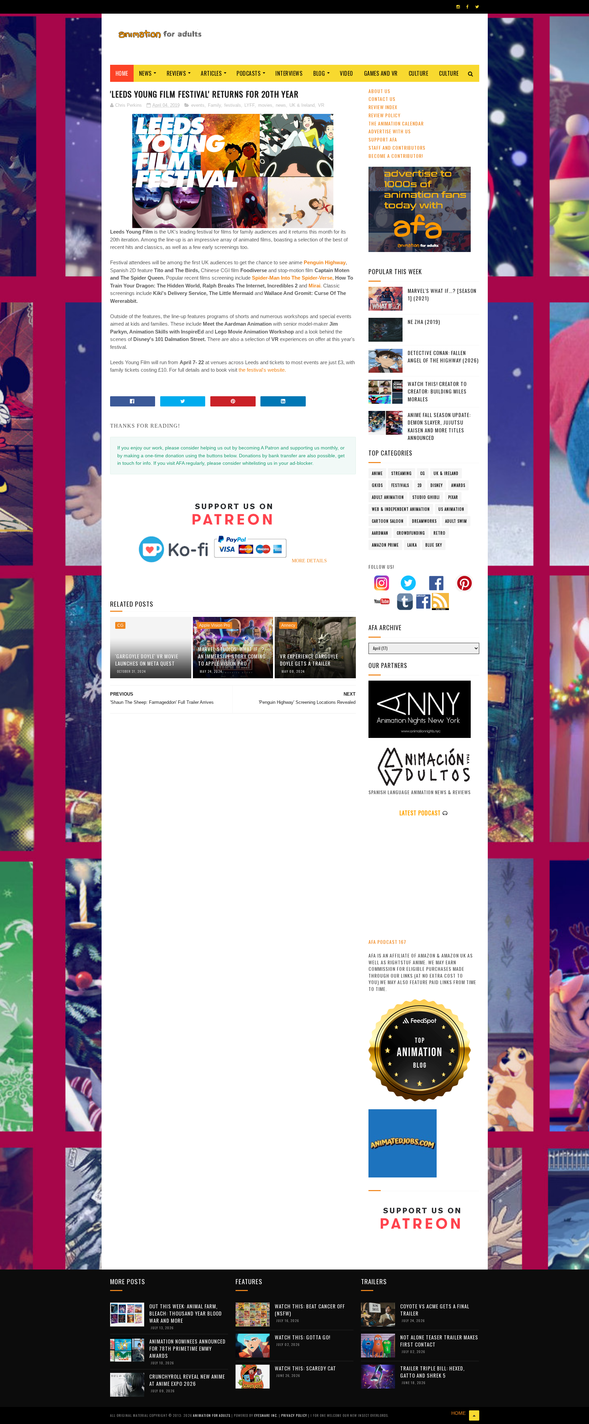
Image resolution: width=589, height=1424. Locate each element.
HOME (458, 1413)
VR (321, 105)
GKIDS (377, 485)
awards (458, 485)
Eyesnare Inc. (266, 1415)
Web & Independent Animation (401, 509)
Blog (319, 73)
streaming (401, 473)
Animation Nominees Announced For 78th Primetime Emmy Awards (187, 1348)
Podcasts (248, 73)
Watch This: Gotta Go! (302, 1337)
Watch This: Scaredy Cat (305, 1368)
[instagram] (458, 7)
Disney (437, 485)
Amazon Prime (385, 545)
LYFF (249, 105)
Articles (211, 73)
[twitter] (477, 7)
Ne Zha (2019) (424, 321)
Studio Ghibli (426, 497)
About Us (379, 90)
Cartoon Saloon (388, 521)
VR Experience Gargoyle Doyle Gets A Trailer (309, 659)
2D (420, 485)
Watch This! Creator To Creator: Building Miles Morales (437, 391)
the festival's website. (261, 370)
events (198, 105)
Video (346, 73)
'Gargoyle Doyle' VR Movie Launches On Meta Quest (146, 659)
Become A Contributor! (395, 155)
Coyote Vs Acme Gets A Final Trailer (434, 1309)
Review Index (382, 106)
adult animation (388, 497)
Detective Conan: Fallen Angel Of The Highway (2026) (443, 356)
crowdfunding (411, 533)
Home (122, 73)
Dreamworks (424, 521)
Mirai (314, 285)
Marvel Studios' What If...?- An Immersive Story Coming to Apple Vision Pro (232, 656)
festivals (232, 105)
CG (120, 625)
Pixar (453, 497)
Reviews (176, 73)
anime (377, 473)
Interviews (288, 73)
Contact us (381, 98)
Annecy (288, 625)
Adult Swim (456, 521)
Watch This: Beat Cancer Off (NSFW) (310, 1309)
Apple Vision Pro (214, 625)
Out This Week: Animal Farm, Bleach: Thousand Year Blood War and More (185, 1313)
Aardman (380, 533)
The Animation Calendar (396, 123)
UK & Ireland (302, 105)
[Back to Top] (474, 1415)
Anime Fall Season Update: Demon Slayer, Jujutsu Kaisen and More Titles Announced (439, 426)
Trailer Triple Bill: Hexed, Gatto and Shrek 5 (432, 1371)
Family (214, 105)
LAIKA (412, 545)
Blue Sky (433, 545)
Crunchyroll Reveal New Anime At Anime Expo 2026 (187, 1380)
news (281, 105)
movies (265, 105)
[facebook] (467, 7)
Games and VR (381, 73)
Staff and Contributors (396, 147)
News (145, 73)
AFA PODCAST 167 (387, 941)
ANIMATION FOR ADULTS (212, 1415)
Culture (418, 73)
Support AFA (382, 139)
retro (439, 533)
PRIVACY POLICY (294, 1415)
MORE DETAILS (309, 560)
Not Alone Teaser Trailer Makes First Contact (439, 1340)
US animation (451, 509)
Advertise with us (389, 131)
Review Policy (384, 115)
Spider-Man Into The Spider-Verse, (293, 278)
